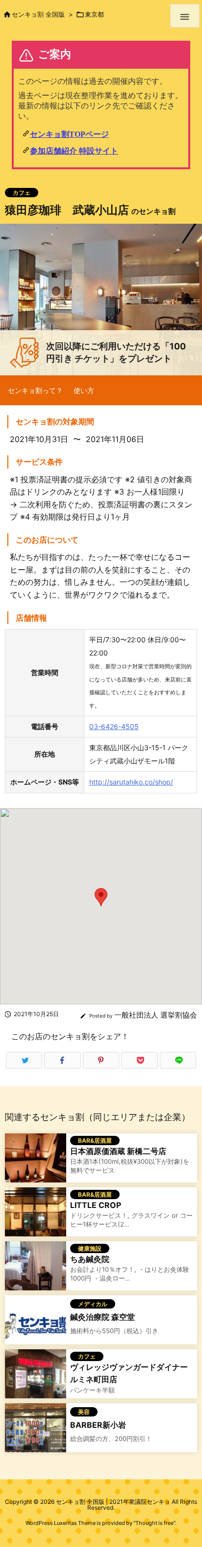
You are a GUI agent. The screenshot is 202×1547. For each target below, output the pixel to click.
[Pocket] (139, 1060)
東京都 (94, 14)
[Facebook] (62, 1060)
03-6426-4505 (114, 726)
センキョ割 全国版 (38, 14)
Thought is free (154, 1523)
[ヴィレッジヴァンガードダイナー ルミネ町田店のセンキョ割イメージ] (35, 1379)
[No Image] (35, 1325)
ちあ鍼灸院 (89, 1259)
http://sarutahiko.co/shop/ (131, 782)
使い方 (84, 390)
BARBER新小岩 (98, 1425)
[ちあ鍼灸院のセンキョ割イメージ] (35, 1271)
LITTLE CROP (95, 1205)
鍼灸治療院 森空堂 (102, 1317)
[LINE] (178, 1060)
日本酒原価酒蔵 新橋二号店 (118, 1151)
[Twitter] (24, 1060)
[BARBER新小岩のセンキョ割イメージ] (35, 1433)
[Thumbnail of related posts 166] (35, 1217)
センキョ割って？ (35, 390)
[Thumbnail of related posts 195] (35, 1163)
